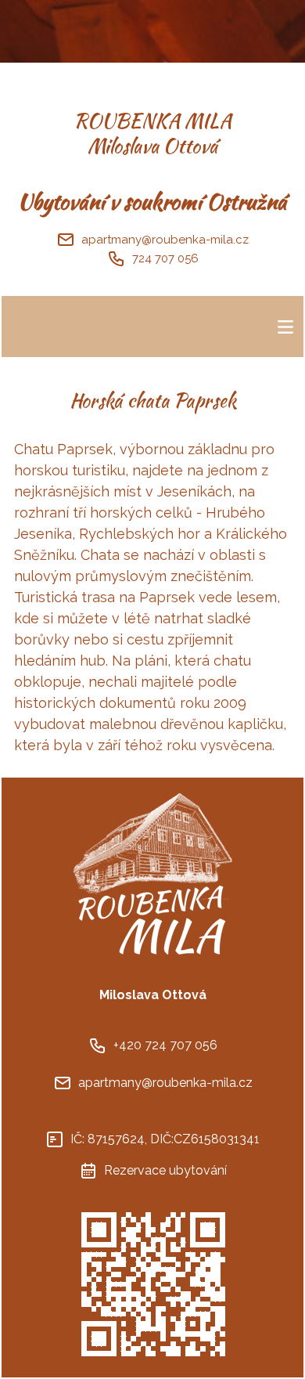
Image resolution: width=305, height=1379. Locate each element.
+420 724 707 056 (165, 1045)
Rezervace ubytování (165, 1170)
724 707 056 (165, 258)
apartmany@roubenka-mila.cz (165, 240)
